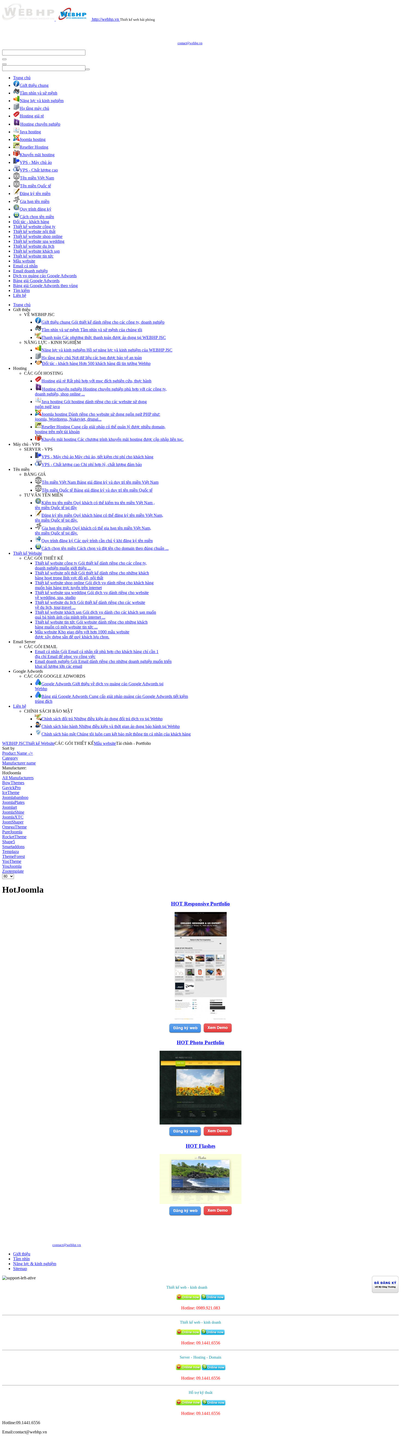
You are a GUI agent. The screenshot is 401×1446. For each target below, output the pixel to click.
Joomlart (9, 807)
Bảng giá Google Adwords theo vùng (45, 285)
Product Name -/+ (17, 753)
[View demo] (217, 1032)
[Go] (4, 59)
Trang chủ (22, 77)
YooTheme (11, 861)
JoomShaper (12, 822)
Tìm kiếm (21, 290)
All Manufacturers (18, 777)
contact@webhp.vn (190, 43)
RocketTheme (14, 836)
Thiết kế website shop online (37, 236)
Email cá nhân (25, 266)
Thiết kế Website (27, 553)
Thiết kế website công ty (34, 226)
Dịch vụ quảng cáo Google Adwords (45, 275)
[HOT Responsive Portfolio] (201, 1019)
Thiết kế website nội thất (34, 231)
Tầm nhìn (21, 1258)
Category (10, 758)
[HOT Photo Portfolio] (200, 1123)
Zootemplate (13, 871)
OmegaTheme (14, 827)
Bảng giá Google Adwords (36, 280)
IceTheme (10, 792)
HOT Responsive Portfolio (200, 904)
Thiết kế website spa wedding (38, 241)
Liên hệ (19, 295)
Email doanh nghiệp (30, 270)
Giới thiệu (21, 1254)
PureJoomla (12, 832)
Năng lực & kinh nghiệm (34, 1263)
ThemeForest (13, 856)
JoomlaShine (13, 812)
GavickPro (11, 787)
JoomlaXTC (12, 817)
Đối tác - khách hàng (31, 221)
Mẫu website (24, 261)
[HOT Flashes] (200, 1202)
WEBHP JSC (14, 743)
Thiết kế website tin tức (33, 256)
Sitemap (20, 1268)
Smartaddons (13, 846)
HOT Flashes (200, 1146)
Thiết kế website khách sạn (36, 251)
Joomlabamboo (15, 797)
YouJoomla (12, 866)
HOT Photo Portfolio (200, 1042)
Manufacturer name (19, 763)
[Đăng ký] (185, 1032)
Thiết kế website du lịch (33, 246)
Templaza (10, 851)
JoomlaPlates (13, 802)
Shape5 (8, 841)
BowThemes (13, 782)
